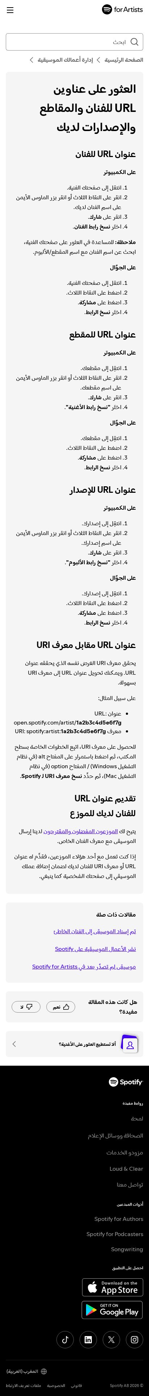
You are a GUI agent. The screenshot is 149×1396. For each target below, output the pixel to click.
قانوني (76, 1385)
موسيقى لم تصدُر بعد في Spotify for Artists (84, 966)
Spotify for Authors (118, 1219)
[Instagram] (134, 1339)
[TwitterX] (111, 1339)
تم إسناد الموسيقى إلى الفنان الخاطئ (95, 931)
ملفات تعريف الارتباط (23, 1385)
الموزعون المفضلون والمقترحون (80, 831)
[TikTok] (65, 1339)
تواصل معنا (130, 1184)
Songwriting (127, 1249)
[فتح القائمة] (10, 10)
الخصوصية (56, 1385)
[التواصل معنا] (17, 1044)
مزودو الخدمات (124, 1152)
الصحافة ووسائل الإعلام (115, 1135)
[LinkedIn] (88, 1339)
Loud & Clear (126, 1169)
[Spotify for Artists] (122, 10)
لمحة (137, 1118)
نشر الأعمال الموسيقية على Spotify (95, 949)
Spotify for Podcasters (114, 1234)
